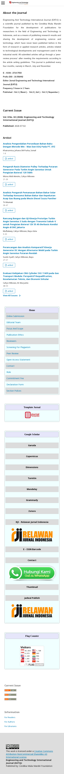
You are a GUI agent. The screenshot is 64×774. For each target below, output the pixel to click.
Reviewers (11, 341)
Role (9, 372)
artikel (10, 158)
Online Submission (16, 316)
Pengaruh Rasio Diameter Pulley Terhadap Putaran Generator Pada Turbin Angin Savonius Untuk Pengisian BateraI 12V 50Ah (30, 169)
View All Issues (10, 295)
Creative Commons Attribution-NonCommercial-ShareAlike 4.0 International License (29, 754)
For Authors (9, 721)
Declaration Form (15, 384)
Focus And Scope (15, 328)
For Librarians (10, 726)
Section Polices (14, 390)
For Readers (9, 717)
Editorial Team (14, 322)
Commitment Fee (15, 378)
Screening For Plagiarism (18, 347)
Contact (10, 365)
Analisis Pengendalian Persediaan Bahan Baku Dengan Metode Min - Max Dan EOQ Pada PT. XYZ (29, 145)
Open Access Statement (18, 359)
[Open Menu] (3, 3)
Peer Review (12, 353)
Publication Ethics (15, 334)
